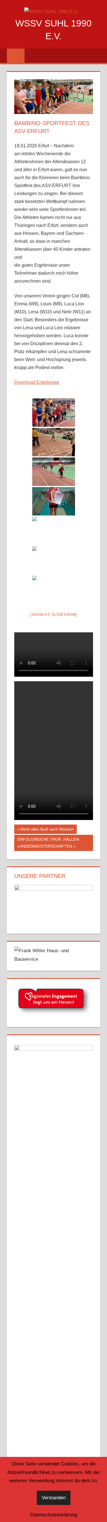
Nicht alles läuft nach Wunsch (47, 830)
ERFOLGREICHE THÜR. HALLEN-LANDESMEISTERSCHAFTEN (48, 843)
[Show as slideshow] (53, 614)
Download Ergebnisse (36, 382)
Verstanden (54, 1497)
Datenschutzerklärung (53, 1514)
